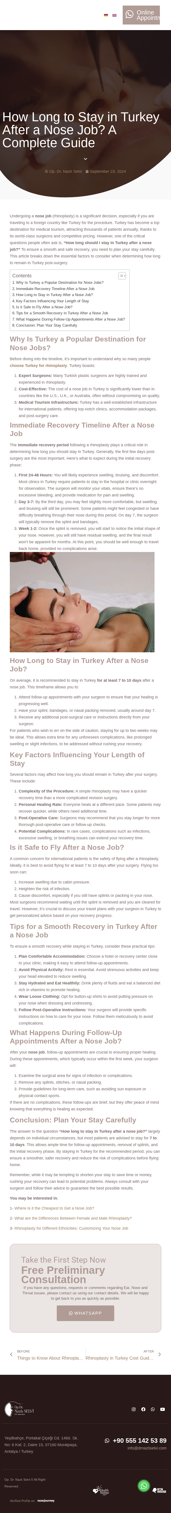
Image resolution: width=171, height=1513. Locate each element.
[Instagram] (133, 1409)
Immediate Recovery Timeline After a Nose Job (55, 289)
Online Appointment (154, 15)
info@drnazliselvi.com (147, 1448)
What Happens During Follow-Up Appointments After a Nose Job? (70, 319)
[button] (80, 11)
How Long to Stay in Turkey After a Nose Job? (54, 295)
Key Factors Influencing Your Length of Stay (52, 301)
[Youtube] (162, 1409)
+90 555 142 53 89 (140, 1440)
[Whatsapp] (153, 1409)
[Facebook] (143, 1409)
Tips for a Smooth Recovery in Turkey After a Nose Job (62, 313)
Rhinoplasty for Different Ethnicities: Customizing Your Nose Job (71, 1228)
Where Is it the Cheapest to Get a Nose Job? (54, 1208)
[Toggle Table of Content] (120, 276)
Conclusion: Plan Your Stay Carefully (46, 325)
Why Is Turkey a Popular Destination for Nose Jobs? (60, 282)
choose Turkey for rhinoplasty (38, 365)
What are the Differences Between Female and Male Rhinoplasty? (73, 1218)
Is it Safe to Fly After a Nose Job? (44, 307)
